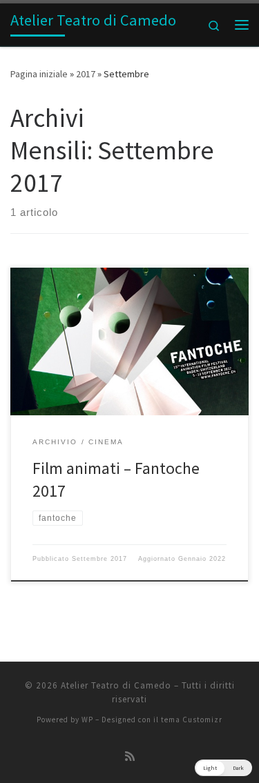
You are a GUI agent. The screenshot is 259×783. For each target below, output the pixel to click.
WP (87, 719)
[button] (223, 768)
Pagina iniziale (39, 74)
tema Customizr (191, 719)
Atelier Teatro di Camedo (116, 685)
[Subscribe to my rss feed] (130, 756)
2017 (85, 74)
